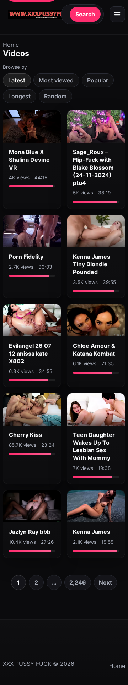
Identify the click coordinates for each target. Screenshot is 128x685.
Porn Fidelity (26, 256)
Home (11, 44)
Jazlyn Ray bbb (29, 531)
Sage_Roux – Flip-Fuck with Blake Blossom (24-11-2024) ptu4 (93, 167)
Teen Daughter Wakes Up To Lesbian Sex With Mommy (94, 446)
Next (105, 582)
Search (85, 14)
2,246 (77, 582)
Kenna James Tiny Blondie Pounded (91, 264)
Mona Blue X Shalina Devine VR (29, 159)
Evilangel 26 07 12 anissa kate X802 (30, 353)
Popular (97, 80)
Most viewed (56, 80)
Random (55, 96)
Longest (19, 96)
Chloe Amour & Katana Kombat (94, 349)
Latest (16, 80)
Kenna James (91, 531)
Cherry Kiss (25, 434)
